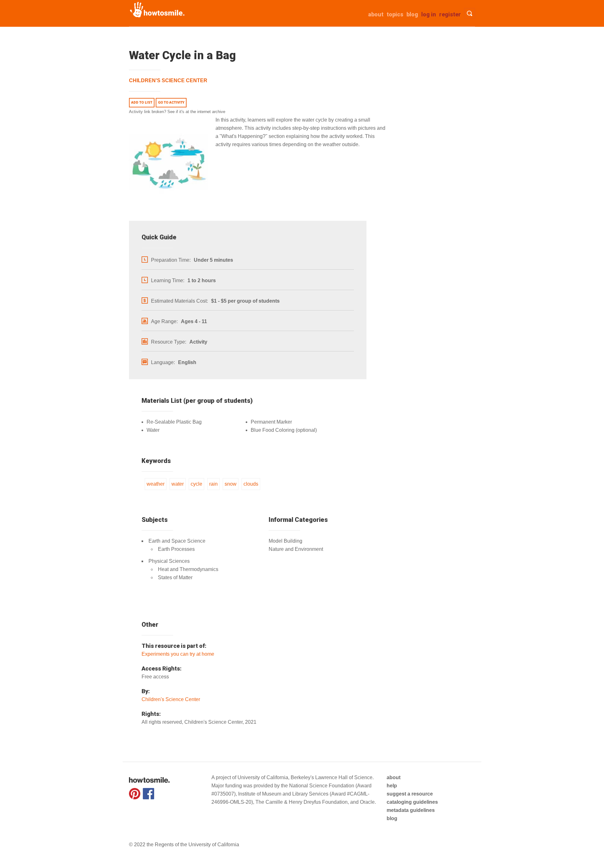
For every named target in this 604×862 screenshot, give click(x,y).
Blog (412, 14)
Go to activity (171, 102)
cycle (196, 484)
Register (450, 14)
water (177, 484)
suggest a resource (410, 793)
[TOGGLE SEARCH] (469, 13)
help (392, 785)
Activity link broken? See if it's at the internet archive (177, 111)
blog (392, 818)
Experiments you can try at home (178, 654)
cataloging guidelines (412, 802)
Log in (428, 14)
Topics (395, 14)
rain (213, 484)
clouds (250, 484)
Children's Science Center (168, 80)
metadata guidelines (411, 810)
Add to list (141, 102)
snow (231, 484)
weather (156, 484)
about (375, 14)
